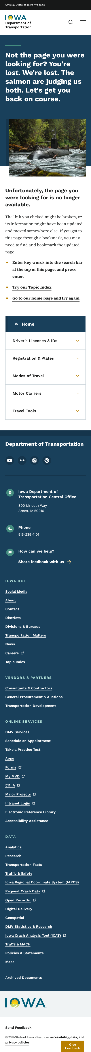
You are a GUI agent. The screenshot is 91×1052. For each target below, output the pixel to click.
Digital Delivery (18, 909)
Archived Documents (23, 977)
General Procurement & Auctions (34, 697)
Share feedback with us (41, 561)
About (10, 600)
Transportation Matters (25, 635)
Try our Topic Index (31, 287)
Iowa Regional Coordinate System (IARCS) (42, 882)
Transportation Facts (23, 865)
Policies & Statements (24, 953)
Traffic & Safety (18, 873)
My (12, 776)
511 (10, 785)
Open (18, 900)
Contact (12, 609)
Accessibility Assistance (26, 821)
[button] (72, 1046)
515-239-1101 (28, 534)
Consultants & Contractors (28, 688)
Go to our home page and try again (46, 298)
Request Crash (22, 891)
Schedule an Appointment (28, 741)
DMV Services (17, 732)
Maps (10, 962)
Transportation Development (30, 706)
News (10, 644)
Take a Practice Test (22, 749)
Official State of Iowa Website (25, 4)
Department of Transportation (18, 25)
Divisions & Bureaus (22, 626)
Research (13, 856)
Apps (9, 758)
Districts (13, 618)
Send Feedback (18, 1027)
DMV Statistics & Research (28, 926)
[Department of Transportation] (16, 17)
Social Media (16, 591)
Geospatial (14, 918)
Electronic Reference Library (30, 812)
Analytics (13, 847)
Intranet (17, 803)
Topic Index (15, 662)
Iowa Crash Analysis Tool (33, 935)
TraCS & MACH (17, 944)
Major (18, 794)
